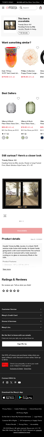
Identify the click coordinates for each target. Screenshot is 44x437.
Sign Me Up (22, 344)
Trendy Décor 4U (24, 24)
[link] (11, 74)
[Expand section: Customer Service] (22, 309)
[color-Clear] (3, 137)
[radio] (3, 137)
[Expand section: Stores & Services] (22, 321)
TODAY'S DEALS (7, 2)
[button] (22, 196)
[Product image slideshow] (22, 196)
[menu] (3, 7)
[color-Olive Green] (7, 137)
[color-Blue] (42, 137)
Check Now (27, 368)
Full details (24, 33)
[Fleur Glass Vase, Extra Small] (11, 108)
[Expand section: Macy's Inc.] (22, 327)
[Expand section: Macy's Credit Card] (22, 315)
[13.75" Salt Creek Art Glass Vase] (11, 57)
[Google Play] (25, 397)
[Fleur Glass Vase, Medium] (30, 108)
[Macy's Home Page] (11, 7)
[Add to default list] (18, 47)
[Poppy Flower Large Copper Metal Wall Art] (30, 57)
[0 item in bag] (40, 7)
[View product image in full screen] (5, 215)
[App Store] (8, 397)
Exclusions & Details (16, 368)
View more (7, 269)
